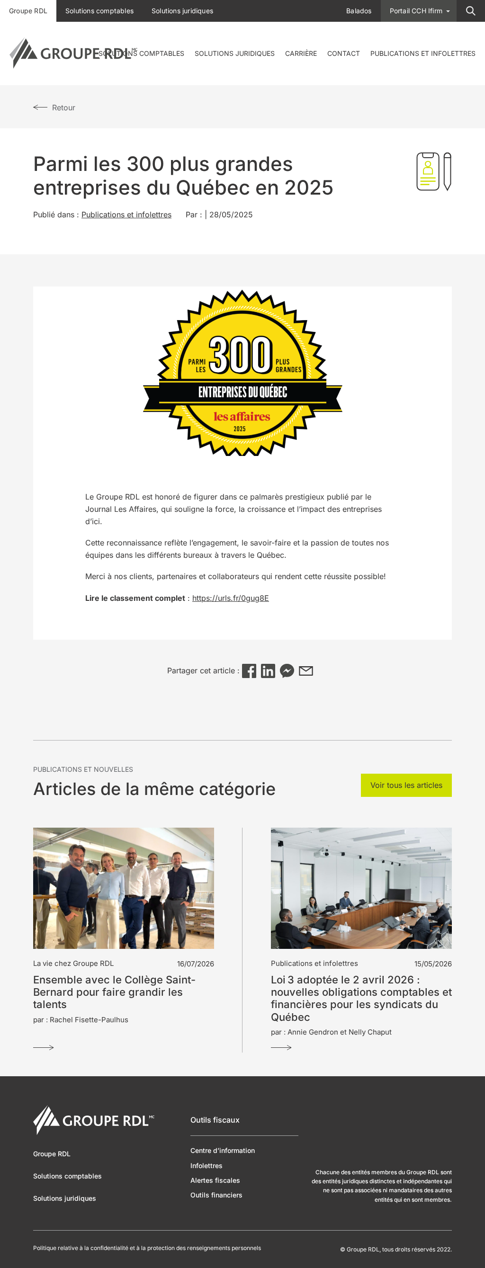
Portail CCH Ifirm (416, 11)
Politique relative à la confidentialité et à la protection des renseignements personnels (147, 1248)
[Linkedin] (268, 671)
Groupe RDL (28, 11)
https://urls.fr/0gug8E (230, 598)
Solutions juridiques (235, 53)
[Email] (306, 671)
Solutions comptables (141, 53)
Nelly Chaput (370, 1031)
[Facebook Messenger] (287, 671)
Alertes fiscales (215, 1180)
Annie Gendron (312, 1031)
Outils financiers (216, 1195)
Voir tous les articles (406, 785)
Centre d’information (222, 1150)
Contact (343, 53)
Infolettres (206, 1165)
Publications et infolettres (423, 53)
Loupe (471, 11)
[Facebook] (249, 671)
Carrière (301, 53)
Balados (358, 11)
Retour (63, 107)
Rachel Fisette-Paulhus (89, 1019)
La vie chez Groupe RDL (73, 963)
